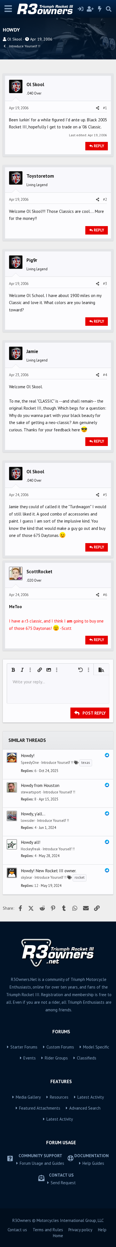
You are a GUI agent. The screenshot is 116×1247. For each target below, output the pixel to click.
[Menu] (8, 9)
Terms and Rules (48, 1229)
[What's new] (99, 9)
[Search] (108, 9)
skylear (26, 877)
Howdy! (27, 755)
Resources (59, 1097)
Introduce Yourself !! (57, 762)
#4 (105, 374)
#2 (105, 199)
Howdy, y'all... (33, 814)
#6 (105, 594)
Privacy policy (80, 1229)
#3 (105, 283)
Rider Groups (56, 1058)
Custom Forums (60, 1047)
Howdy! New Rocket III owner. (48, 870)
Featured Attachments (39, 1108)
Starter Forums (23, 1047)
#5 (105, 494)
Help (102, 1229)
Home (58, 1235)
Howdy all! (30, 842)
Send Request (63, 1182)
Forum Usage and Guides (42, 1163)
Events (29, 1058)
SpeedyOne (30, 762)
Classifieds (86, 1058)
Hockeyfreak (30, 849)
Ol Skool (14, 39)
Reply (99, 146)
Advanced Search (85, 1108)
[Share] (97, 108)
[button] (13, 669)
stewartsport (31, 792)
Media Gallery (28, 1097)
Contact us (17, 1229)
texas (85, 762)
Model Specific (96, 1047)
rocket (79, 877)
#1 (105, 108)
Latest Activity (90, 1097)
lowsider (28, 820)
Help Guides (93, 1163)
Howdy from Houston (40, 785)
